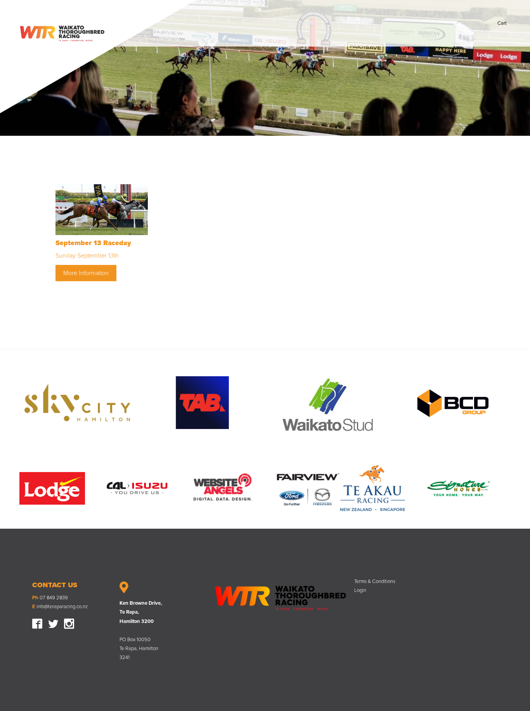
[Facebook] (37, 623)
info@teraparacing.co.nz (62, 607)
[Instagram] (69, 623)
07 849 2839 (54, 598)
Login (360, 590)
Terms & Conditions (374, 581)
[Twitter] (53, 623)
